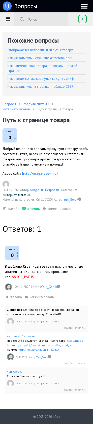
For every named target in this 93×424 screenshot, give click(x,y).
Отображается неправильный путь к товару (40, 50)
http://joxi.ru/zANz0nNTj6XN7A (38, 349)
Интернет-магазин (16, 195)
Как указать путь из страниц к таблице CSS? (40, 86)
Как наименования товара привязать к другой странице (42, 68)
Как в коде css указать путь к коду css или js (40, 78)
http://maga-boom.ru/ (40, 173)
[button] (8, 18)
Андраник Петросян (44, 190)
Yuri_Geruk (71, 200)
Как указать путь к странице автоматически (39, 58)
